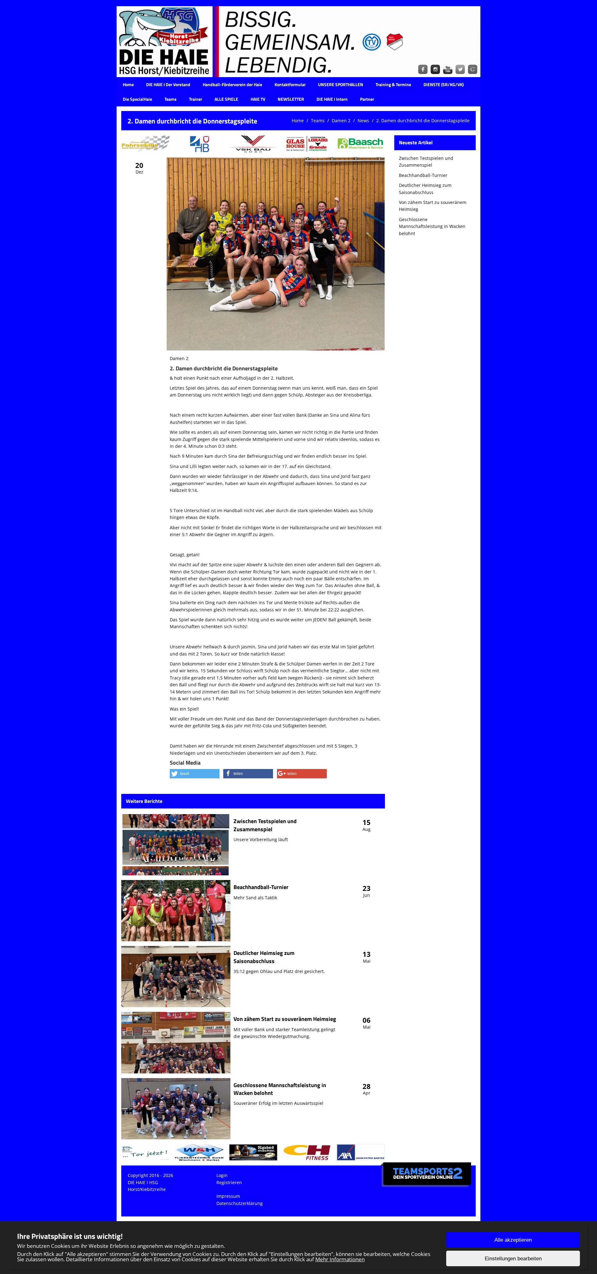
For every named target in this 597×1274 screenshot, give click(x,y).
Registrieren (229, 1182)
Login (222, 1175)
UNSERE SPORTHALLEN (340, 84)
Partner (367, 99)
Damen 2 (341, 120)
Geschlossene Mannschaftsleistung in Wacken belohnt (280, 1089)
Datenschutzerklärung (239, 1203)
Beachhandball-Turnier (261, 887)
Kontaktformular (290, 84)
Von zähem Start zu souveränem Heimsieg (285, 1019)
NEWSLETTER (291, 99)
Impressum (228, 1196)
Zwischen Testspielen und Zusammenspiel (265, 825)
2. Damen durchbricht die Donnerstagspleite (423, 120)
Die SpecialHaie (137, 99)
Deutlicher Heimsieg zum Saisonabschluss (264, 957)
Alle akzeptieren (513, 1240)
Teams (170, 99)
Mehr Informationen (340, 1259)
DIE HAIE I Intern (332, 99)
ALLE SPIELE (226, 99)
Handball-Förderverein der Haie (232, 84)
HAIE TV (258, 99)
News (363, 120)
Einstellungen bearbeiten (513, 1259)
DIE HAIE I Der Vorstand (168, 84)
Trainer (195, 99)
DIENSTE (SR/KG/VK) (443, 84)
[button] (195, 773)
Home (128, 84)
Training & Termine (393, 84)
